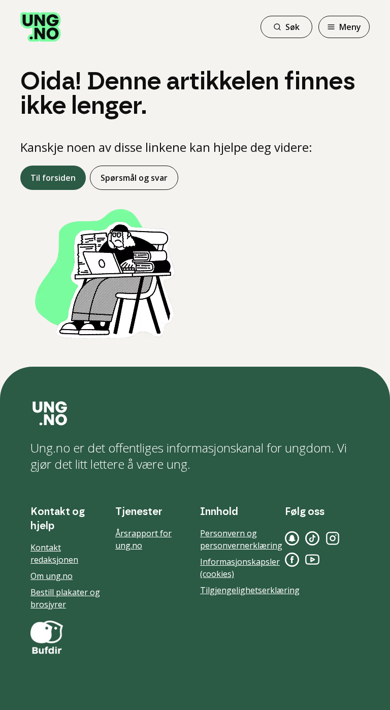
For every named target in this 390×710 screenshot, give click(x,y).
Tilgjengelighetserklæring (250, 590)
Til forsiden (53, 177)
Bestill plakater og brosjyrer (65, 598)
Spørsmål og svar (134, 177)
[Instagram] (333, 538)
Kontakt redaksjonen (54, 553)
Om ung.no (51, 576)
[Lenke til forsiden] (40, 27)
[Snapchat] (292, 538)
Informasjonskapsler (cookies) (240, 567)
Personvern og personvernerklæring (241, 539)
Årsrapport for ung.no (143, 539)
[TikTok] (312, 538)
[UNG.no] (195, 413)
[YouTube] (312, 560)
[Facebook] (292, 560)
